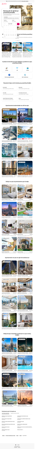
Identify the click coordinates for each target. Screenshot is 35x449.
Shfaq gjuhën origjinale (25, 1)
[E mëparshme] (15, 40)
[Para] (19, 40)
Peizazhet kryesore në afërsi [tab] (15, 413)
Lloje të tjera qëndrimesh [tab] (5, 413)
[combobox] (11, 18)
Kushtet (19, 447)
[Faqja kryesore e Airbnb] (4, 3)
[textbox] (7, 21)
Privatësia (15, 447)
